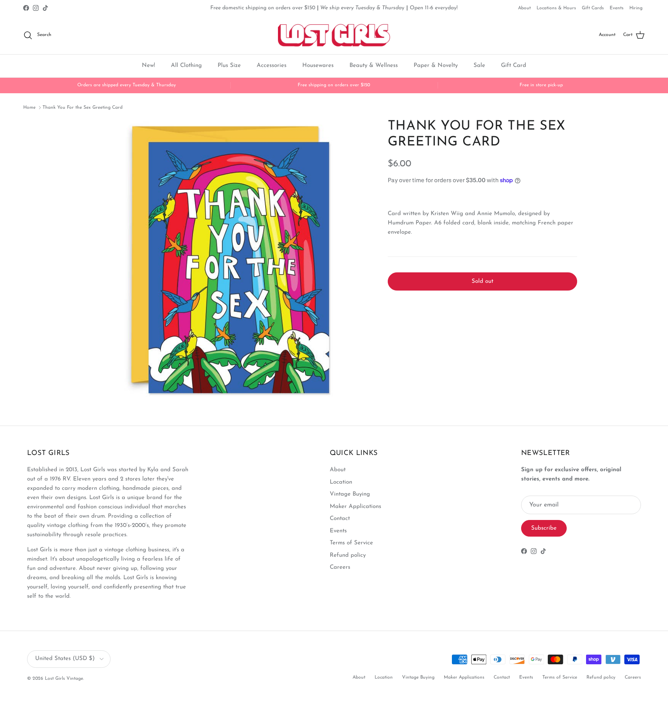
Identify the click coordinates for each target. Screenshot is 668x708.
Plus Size (229, 65)
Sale (479, 65)
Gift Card (513, 65)
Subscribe (544, 528)
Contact (340, 519)
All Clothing (186, 65)
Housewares (318, 65)
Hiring (635, 8)
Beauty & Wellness (373, 65)
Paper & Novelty (436, 65)
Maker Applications (355, 507)
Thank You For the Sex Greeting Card (83, 107)
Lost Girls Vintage (64, 678)
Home (29, 107)
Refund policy (348, 555)
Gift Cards (593, 8)
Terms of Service (351, 543)
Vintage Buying (350, 494)
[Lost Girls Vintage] (334, 35)
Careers (340, 567)
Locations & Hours (556, 8)
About (524, 8)
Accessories (271, 65)
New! (148, 65)
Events (617, 8)
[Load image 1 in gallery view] (231, 259)
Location (341, 482)
